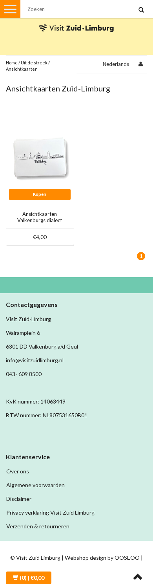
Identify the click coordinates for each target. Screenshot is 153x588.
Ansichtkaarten (22, 68)
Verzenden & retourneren (37, 526)
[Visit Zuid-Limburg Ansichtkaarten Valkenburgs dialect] (40, 157)
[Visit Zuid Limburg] (76, 21)
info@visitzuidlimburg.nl (35, 360)
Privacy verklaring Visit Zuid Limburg (50, 512)
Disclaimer (18, 498)
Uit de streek (34, 62)
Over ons (17, 471)
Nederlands (116, 64)
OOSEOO (127, 557)
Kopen (39, 194)
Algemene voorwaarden (35, 485)
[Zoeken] (141, 10)
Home (12, 62)
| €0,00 (32, 577)
